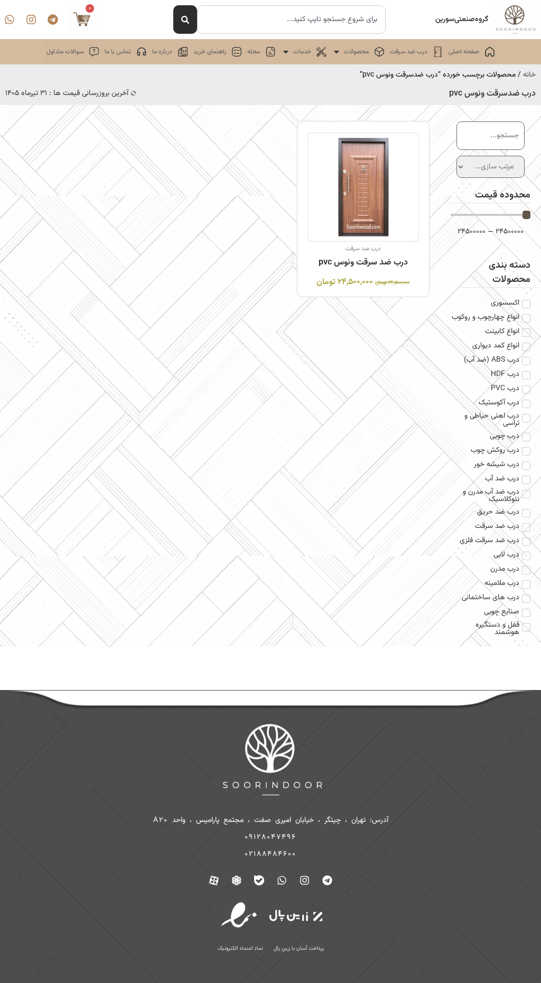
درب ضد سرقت (363, 248)
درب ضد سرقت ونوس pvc (363, 262)
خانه (529, 75)
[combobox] (291, 19)
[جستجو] (185, 19)
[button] (358, 51)
